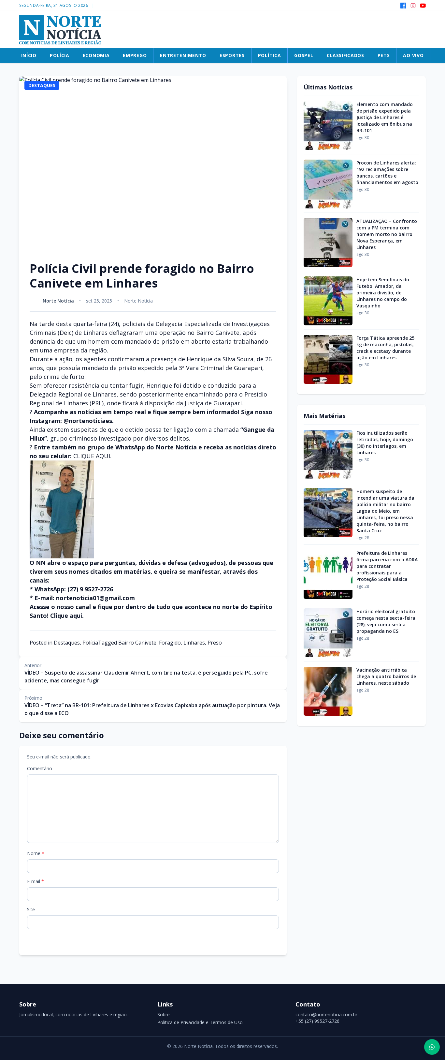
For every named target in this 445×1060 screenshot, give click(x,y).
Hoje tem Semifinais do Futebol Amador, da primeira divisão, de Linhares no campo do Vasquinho (382, 292)
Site (31, 909)
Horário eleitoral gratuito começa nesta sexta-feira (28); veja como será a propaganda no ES (385, 621)
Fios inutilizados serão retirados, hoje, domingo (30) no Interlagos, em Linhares (384, 443)
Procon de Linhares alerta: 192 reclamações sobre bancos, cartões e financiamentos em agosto (387, 172)
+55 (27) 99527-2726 (317, 1021)
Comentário (39, 768)
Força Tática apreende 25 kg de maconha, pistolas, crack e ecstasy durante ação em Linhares (385, 348)
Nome (35, 853)
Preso (215, 642)
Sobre (163, 1014)
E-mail (35, 881)
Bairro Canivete (137, 642)
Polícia (90, 642)
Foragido (170, 642)
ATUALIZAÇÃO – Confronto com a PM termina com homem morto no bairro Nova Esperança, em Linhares (386, 234)
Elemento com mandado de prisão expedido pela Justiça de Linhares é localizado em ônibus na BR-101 (384, 117)
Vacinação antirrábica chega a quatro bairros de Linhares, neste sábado (386, 676)
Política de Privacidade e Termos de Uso (200, 1022)
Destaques (67, 642)
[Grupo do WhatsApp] (432, 1047)
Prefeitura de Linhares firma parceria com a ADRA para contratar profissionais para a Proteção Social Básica (387, 566)
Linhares (194, 642)
